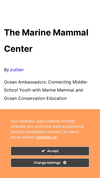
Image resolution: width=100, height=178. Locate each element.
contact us (46, 137)
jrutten (16, 69)
